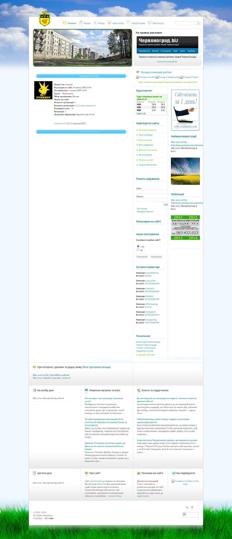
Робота (148, 276)
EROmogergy (152, 304)
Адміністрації (143, 496)
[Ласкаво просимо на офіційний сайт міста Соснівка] (44, 19)
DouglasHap (151, 320)
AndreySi (150, 288)
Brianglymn (151, 312)
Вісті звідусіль (146, 145)
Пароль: (140, 196)
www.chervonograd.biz (167, 61)
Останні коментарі (86, 105)
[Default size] (187, 509)
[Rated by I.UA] (191, 517)
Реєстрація (142, 209)
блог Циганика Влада (96, 367)
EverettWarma (152, 273)
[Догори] (193, 511)
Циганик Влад (115, 496)
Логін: (138, 188)
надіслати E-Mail (62, 123)
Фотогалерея (145, 155)
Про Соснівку (145, 135)
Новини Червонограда (146, 345)
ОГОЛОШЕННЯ (152, 283)
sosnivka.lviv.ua (97, 481)
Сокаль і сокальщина (146, 348)
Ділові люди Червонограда (148, 342)
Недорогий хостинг (145, 351)
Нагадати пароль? (145, 211)
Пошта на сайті (146, 160)
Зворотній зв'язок (148, 165)
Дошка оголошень (148, 150)
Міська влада (145, 140)
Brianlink (149, 296)
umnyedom (151, 281)
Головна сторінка (147, 130)
